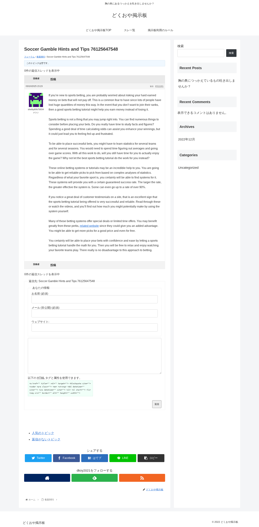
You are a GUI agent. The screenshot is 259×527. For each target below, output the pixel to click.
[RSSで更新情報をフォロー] (142, 478)
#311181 (159, 86)
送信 (157, 404)
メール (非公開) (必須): (46, 307)
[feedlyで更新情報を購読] (95, 478)
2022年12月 (186, 139)
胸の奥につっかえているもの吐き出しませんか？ (206, 83)
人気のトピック (43, 433)
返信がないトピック (46, 439)
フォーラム (29, 57)
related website (89, 225)
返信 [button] (151, 86)
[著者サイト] (47, 478)
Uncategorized (188, 167)
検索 (180, 46)
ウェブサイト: (40, 321)
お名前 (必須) (40, 293)
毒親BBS (40, 57)
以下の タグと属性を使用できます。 (55, 377)
